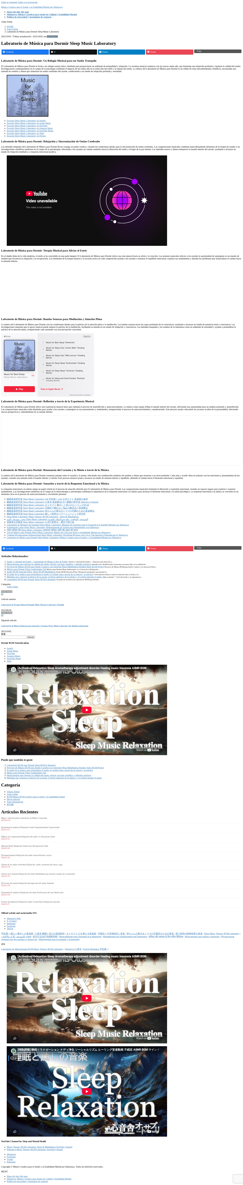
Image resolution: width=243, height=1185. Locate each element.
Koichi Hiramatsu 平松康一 (96, 949)
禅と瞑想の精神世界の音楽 (189, 933)
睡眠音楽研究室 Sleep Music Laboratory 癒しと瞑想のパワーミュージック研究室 (46, 514)
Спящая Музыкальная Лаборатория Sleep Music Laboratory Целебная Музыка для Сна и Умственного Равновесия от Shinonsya (67, 535)
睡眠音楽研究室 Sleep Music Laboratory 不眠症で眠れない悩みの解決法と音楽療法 (47, 508)
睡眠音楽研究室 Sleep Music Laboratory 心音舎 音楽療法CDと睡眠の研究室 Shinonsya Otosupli (52, 502)
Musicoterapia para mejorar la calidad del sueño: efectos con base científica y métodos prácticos (49, 564)
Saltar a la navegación (28, 2)
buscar (31, 637)
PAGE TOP (235, 1146)
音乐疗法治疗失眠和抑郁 (45, 936)
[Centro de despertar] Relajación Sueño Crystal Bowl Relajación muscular (30, 902)
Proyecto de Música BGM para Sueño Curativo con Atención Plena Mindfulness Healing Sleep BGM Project (55, 567)
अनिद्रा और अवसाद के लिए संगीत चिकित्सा (166, 936)
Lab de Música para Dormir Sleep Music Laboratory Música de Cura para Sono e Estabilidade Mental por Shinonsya (59, 532)
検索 (3, 634)
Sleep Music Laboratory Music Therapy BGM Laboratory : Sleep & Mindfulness (43, 516)
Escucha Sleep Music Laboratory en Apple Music (29, 123)
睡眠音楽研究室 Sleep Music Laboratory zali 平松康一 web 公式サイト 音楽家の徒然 (47, 499)
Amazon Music (13, 656)
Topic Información (15, 802)
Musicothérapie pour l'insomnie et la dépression (80, 936)
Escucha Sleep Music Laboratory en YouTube (27, 126)
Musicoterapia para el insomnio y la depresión (59, 939)
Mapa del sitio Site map (17, 1176)
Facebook (11, 926)
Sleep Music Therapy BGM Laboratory (221, 933)
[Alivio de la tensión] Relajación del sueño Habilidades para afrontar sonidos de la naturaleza (38, 874)
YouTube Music (14, 658)
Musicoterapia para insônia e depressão (202, 936)
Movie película (13, 799)
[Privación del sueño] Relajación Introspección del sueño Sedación (27, 883)
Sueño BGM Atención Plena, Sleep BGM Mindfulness (31, 572)
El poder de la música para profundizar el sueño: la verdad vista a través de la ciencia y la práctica (50, 574)
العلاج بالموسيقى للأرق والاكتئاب (16, 936)
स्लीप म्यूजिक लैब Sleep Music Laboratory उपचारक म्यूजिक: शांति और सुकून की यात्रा (42, 530)
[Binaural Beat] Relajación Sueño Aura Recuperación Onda (24, 846)
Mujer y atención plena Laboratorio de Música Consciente (24, 818)
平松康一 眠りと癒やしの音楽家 (17, 933)
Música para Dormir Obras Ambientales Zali (26, 569)
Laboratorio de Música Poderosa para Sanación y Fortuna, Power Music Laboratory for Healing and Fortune (44, 626)
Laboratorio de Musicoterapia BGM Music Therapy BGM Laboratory (32, 949)
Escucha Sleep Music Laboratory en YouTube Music (30, 131)
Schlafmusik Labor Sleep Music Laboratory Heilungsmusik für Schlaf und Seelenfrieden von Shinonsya (53, 527)
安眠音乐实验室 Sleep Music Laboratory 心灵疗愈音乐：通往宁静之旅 (40, 522)
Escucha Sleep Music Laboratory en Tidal (25, 133)
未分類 (10, 804)
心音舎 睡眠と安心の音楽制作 (50, 933)
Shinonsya (11, 1154)
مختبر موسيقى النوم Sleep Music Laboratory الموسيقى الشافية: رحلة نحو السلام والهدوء (47, 519)
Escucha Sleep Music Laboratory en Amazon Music (30, 128)
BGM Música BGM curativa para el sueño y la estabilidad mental (36, 797)
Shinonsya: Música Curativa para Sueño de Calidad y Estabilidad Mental (39, 1179)
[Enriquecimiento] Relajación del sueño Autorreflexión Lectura (26, 855)
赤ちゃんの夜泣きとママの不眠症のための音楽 (150, 933)
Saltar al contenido (9, 2)
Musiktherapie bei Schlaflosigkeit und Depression (125, 936)
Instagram (11, 923)
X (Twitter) (12, 921)
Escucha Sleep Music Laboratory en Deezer (26, 136)
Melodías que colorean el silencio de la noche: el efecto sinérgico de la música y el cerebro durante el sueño (54, 577)
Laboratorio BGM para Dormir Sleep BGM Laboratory (31, 579)
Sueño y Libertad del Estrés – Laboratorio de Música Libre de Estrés (37, 561)
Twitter (10, 1159)
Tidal (9, 661)
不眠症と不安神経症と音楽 (111, 933)
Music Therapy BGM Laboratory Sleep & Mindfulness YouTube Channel (39, 1147)
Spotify (10, 648)
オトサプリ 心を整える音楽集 (81, 933)
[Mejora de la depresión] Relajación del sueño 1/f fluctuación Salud (28, 837)
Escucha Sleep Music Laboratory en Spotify (26, 120)
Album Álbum (13, 792)
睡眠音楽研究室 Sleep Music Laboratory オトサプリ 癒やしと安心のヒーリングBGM (48, 505)
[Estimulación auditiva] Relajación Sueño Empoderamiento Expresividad (30, 827)
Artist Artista (52, 36)
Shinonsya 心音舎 (73, 949)
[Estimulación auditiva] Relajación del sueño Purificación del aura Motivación (32, 893)
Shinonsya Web (14, 918)
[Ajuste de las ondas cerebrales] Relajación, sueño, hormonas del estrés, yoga (31, 865)
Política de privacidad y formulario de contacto (27, 1181)
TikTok (10, 928)
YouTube (11, 653)
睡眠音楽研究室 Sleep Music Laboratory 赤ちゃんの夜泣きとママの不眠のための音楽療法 (50, 511)
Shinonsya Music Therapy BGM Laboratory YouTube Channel (35, 1149)
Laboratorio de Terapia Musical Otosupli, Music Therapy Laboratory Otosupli (32, 605)
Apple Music (12, 651)
